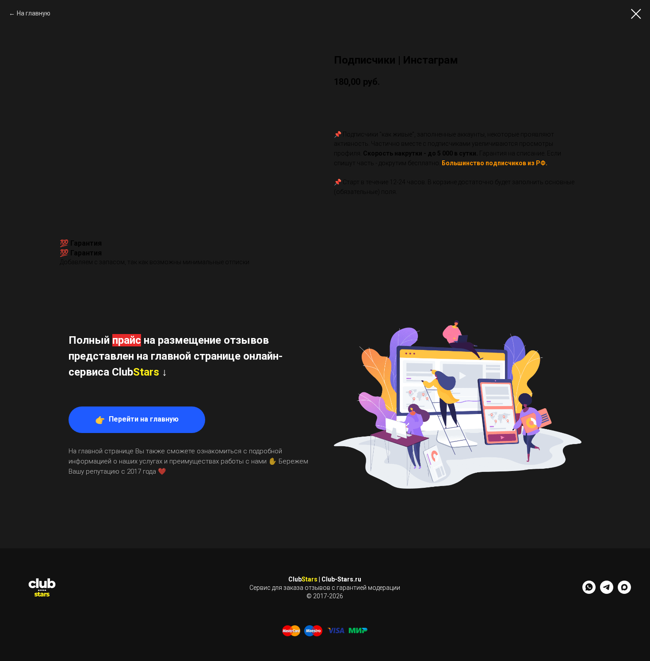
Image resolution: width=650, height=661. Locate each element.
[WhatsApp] (589, 591)
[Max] (624, 591)
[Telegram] (606, 591)
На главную (33, 13)
